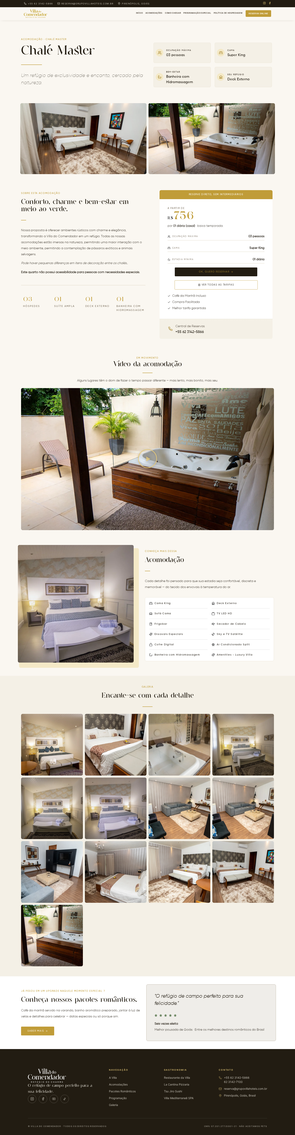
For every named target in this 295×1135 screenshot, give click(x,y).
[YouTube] (54, 1099)
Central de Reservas (190, 326)
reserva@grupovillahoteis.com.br (245, 1088)
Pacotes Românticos (122, 1091)
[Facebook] (270, 3)
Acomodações (153, 13)
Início (139, 13)
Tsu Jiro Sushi (173, 1091)
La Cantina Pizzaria (176, 1084)
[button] (147, 459)
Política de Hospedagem (228, 13)
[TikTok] (64, 1099)
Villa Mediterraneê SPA (178, 1098)
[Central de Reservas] (170, 328)
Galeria (113, 1105)
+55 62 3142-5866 (236, 1077)
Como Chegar (173, 13)
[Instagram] (264, 3)
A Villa (113, 1077)
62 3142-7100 (233, 1082)
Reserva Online (258, 13)
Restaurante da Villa (177, 1077)
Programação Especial (197, 13)
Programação (118, 1098)
